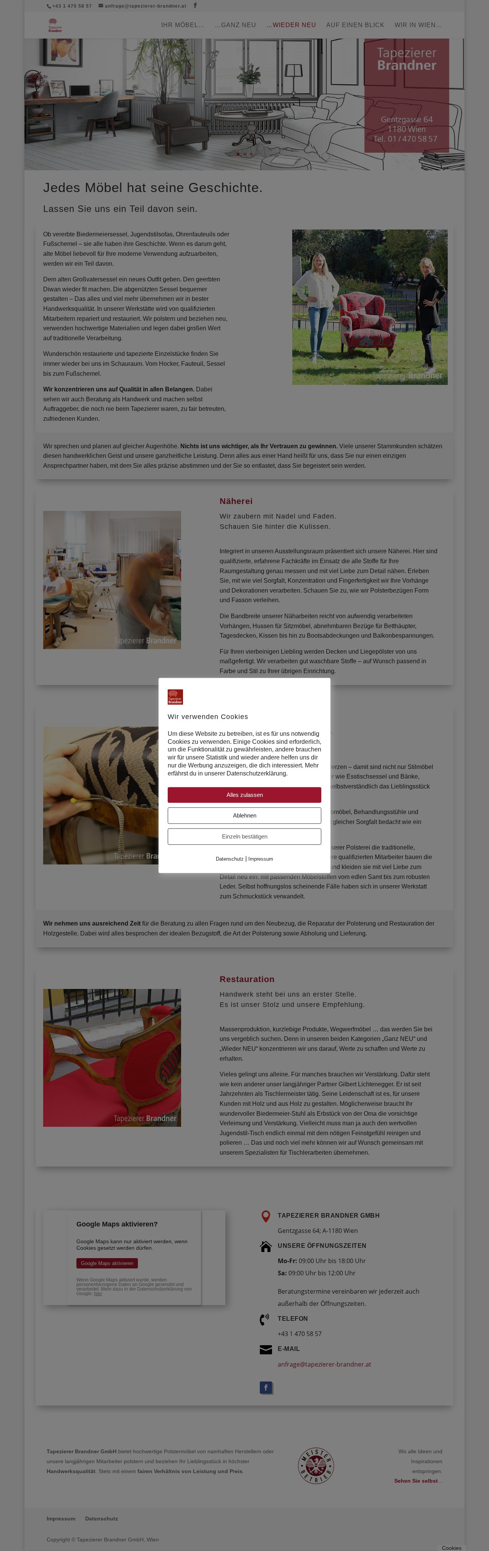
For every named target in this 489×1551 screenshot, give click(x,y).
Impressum (260, 859)
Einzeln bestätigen (244, 836)
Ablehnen (244, 815)
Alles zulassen (245, 795)
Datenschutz (230, 859)
